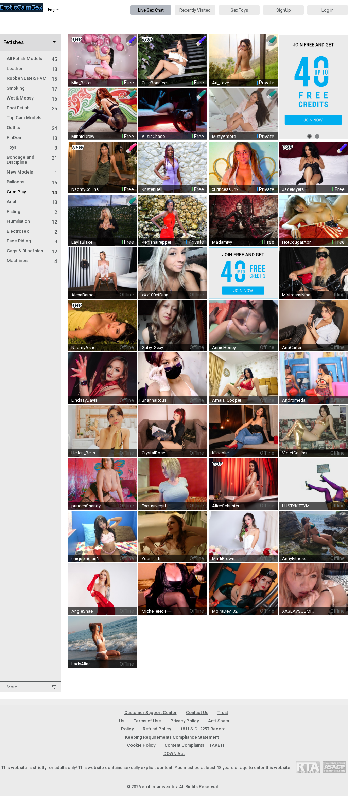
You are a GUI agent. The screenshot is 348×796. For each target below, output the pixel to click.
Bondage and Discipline (32, 160)
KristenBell (152, 189)
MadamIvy (222, 242)
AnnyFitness (294, 558)
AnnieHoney (224, 347)
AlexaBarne (82, 294)
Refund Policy (157, 728)
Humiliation (32, 221)
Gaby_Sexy (152, 347)
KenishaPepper (156, 242)
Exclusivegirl (154, 505)
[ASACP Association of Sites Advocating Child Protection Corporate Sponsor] (334, 767)
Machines (32, 260)
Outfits (32, 127)
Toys (32, 147)
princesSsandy (86, 505)
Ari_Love (220, 82)
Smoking (32, 88)
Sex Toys (239, 10)
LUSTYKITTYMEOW (298, 505)
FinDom (32, 137)
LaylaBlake (81, 242)
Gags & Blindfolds (32, 250)
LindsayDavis (84, 400)
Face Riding (32, 240)
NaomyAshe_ (84, 347)
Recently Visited (195, 10)
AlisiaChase (153, 136)
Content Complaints (184, 745)
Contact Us (197, 712)
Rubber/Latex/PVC (32, 78)
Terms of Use (147, 720)
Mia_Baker (81, 82)
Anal (32, 201)
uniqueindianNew (87, 558)
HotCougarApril (297, 242)
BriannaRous (154, 400)
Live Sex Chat (151, 10)
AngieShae (82, 611)
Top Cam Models (24, 117)
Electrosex (32, 231)
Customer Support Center (150, 712)
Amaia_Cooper (226, 400)
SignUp (283, 10)
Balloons (32, 181)
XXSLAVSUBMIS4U (298, 611)
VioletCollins (294, 452)
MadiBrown (223, 558)
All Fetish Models (32, 58)
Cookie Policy (141, 745)
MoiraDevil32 (225, 611)
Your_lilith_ (152, 558)
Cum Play (32, 191)
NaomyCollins (85, 189)
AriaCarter (291, 347)
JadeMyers (293, 189)
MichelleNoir (154, 611)
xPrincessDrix (225, 189)
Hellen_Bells (83, 452)
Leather (32, 68)
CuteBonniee (154, 82)
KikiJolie (220, 452)
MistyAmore (224, 136)
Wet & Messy (32, 98)
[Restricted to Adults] (307, 767)
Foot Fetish (32, 107)
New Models (32, 172)
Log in (327, 10)
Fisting (32, 211)
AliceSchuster (225, 505)
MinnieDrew (82, 136)
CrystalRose (153, 452)
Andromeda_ (295, 400)
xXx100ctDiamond (158, 294)
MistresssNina (296, 294)
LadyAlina (81, 663)
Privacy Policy (184, 720)
